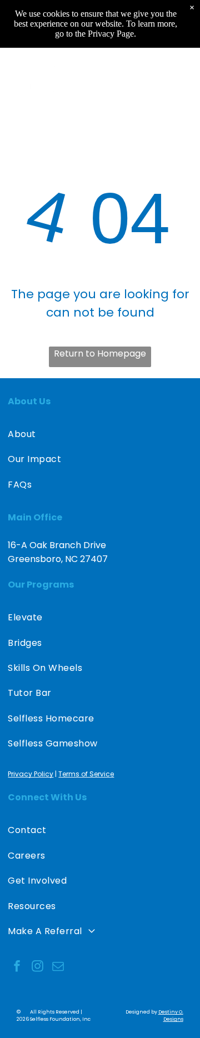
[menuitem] (100, 434)
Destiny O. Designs (170, 1015)
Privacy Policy (30, 774)
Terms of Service (86, 774)
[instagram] (37, 967)
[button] (180, 79)
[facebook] (17, 967)
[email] (58, 967)
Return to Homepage (100, 353)
